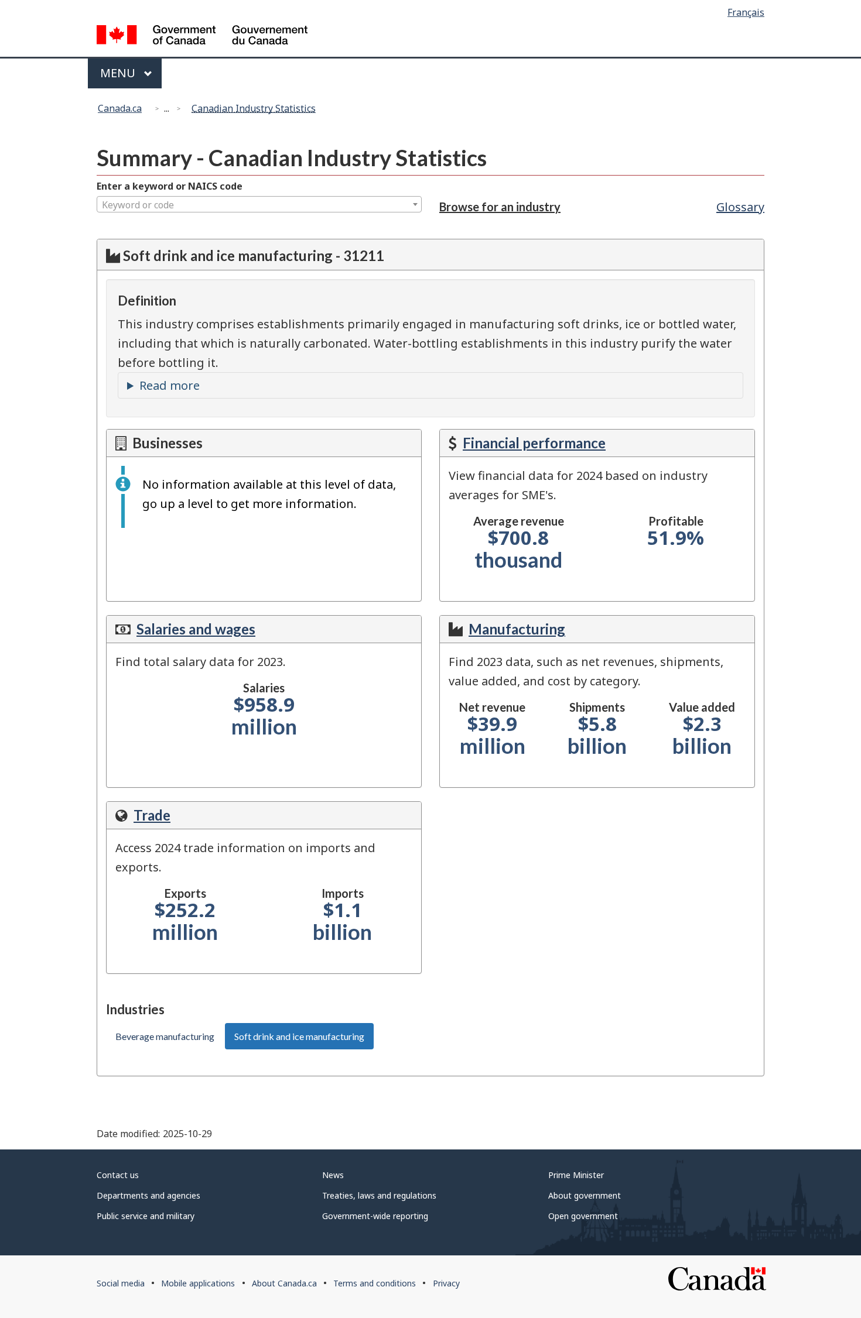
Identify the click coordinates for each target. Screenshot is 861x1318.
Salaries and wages (195, 628)
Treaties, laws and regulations (379, 1195)
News (333, 1174)
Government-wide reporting (375, 1215)
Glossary (740, 207)
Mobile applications (198, 1283)
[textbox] (259, 205)
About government (584, 1195)
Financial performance (534, 442)
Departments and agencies (148, 1195)
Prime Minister (576, 1174)
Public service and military (145, 1215)
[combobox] (259, 204)
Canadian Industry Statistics (254, 108)
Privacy (446, 1283)
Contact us (118, 1174)
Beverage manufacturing (164, 1036)
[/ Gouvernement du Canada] (202, 36)
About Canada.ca (284, 1283)
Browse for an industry (500, 207)
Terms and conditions (374, 1283)
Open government (583, 1215)
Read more (169, 385)
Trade (152, 814)
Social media (121, 1283)
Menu (119, 73)
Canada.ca (120, 108)
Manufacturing (517, 628)
